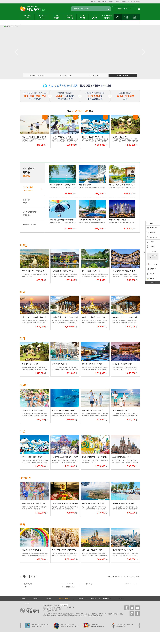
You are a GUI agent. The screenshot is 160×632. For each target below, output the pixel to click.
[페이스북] (137, 613)
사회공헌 (35, 598)
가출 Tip (123, 1)
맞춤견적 (93, 1)
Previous (16, 52)
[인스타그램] (126, 607)
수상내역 (48, 598)
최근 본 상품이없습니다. (153, 256)
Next (143, 52)
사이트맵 (26, 603)
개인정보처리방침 (64, 598)
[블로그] (132, 607)
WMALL (121, 598)
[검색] (108, 8)
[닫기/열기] (144, 252)
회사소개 (22, 598)
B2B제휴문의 (107, 598)
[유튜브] (137, 607)
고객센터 (111, 1)
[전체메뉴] (139, 9)
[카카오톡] (132, 613)
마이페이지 (137, 1)
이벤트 (117, 1)
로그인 (130, 1)
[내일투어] (30, 8)
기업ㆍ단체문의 (102, 1)
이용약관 (80, 598)
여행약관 (93, 598)
